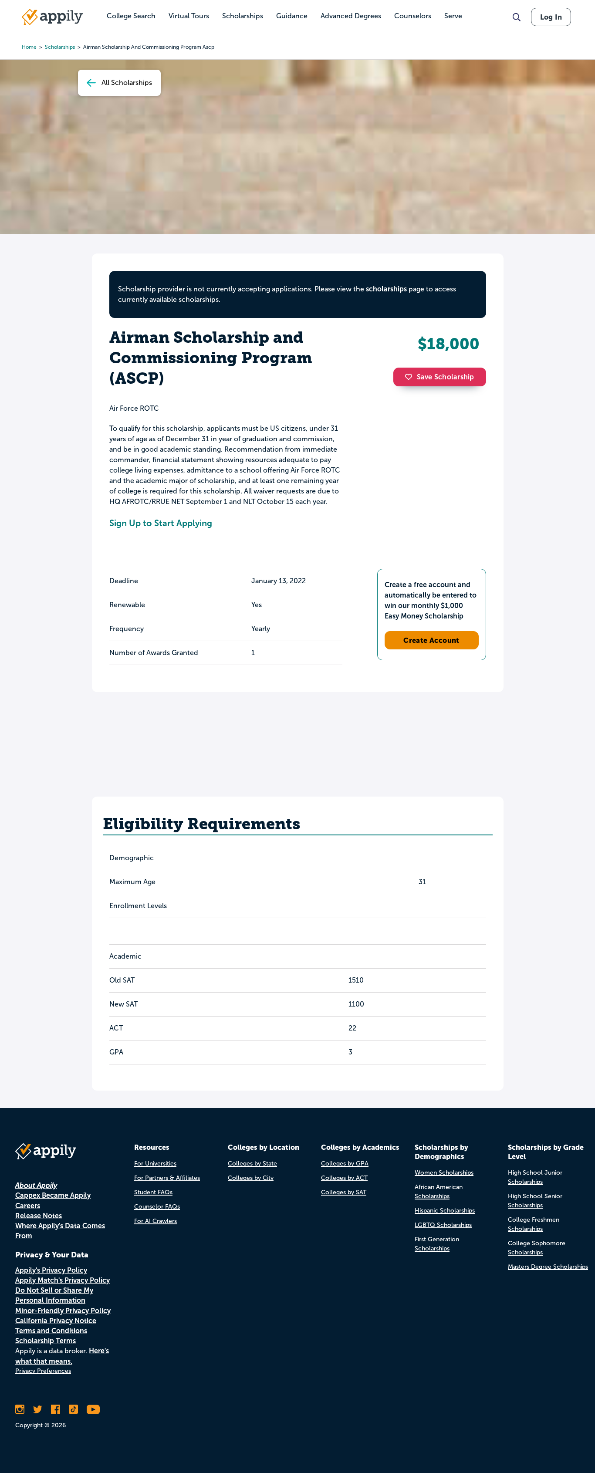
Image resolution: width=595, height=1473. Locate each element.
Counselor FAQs (157, 1206)
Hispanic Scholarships (445, 1210)
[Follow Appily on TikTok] (73, 1409)
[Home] (52, 17)
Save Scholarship (445, 377)
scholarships (386, 289)
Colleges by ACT (344, 1178)
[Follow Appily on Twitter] (37, 1409)
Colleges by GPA (344, 1163)
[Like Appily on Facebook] (55, 1409)
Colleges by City (251, 1178)
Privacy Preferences (43, 1371)
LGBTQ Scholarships (443, 1225)
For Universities (155, 1163)
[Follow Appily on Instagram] (19, 1409)
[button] (410, 376)
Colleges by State (252, 1163)
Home (29, 47)
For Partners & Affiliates (167, 1178)
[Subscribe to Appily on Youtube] (93, 1409)
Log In (551, 17)
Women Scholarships (444, 1172)
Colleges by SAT (343, 1192)
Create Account (431, 640)
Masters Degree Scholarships (548, 1267)
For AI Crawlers (155, 1221)
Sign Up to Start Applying (160, 523)
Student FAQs (153, 1192)
